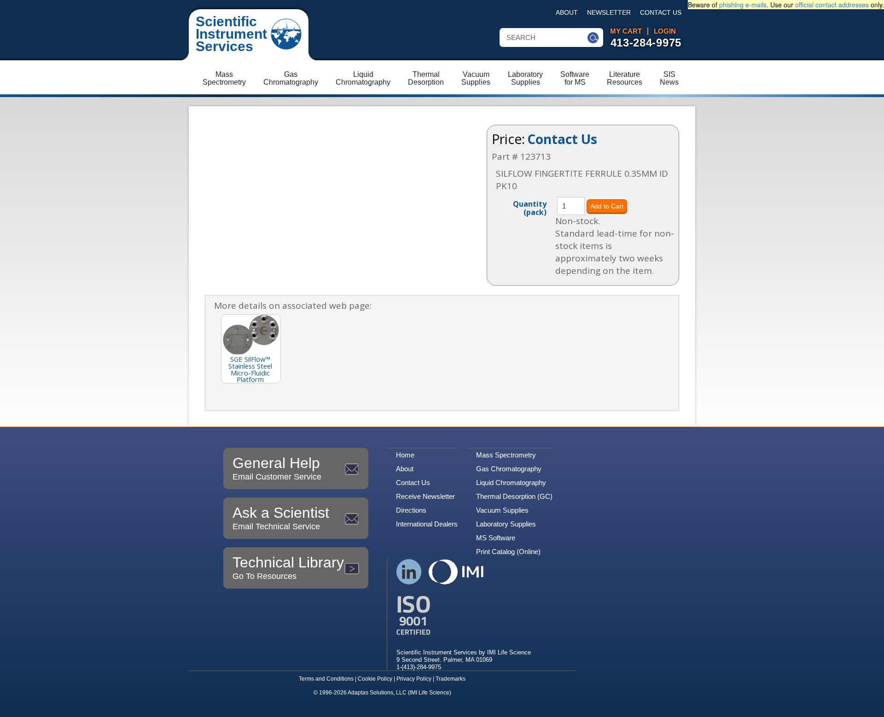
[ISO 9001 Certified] (463, 615)
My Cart (626, 31)
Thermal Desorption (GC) (514, 496)
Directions (411, 510)
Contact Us (660, 12)
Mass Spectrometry (506, 455)
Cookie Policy (375, 679)
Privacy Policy (413, 679)
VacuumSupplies (475, 78)
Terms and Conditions (326, 679)
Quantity (530, 207)
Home (405, 455)
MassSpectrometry (224, 78)
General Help (277, 468)
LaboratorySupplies (525, 78)
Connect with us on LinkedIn (409, 571)
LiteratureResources (624, 78)
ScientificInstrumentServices (231, 34)
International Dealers (427, 524)
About (567, 12)
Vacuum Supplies (502, 510)
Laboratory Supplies (506, 524)
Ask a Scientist (281, 517)
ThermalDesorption (426, 78)
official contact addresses (832, 4)
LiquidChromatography (363, 78)
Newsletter (609, 12)
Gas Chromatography (508, 469)
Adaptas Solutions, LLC (377, 692)
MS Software (495, 538)
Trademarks (450, 679)
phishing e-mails (743, 4)
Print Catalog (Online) (508, 551)
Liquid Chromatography (511, 482)
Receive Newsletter (425, 496)
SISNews (669, 78)
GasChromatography (290, 78)
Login (665, 31)
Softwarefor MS (574, 78)
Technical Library (288, 567)
